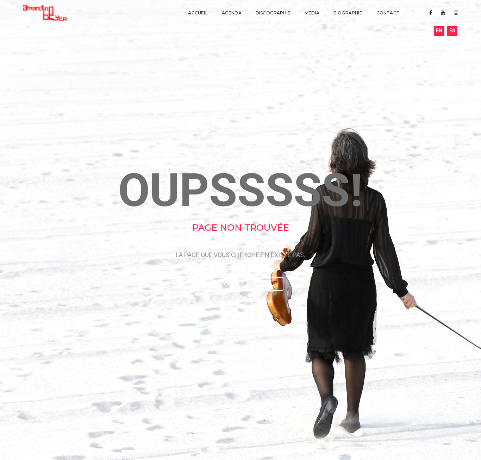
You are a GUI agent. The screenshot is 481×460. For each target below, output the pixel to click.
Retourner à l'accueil (243, 284)
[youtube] (443, 12)
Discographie (273, 12)
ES (452, 30)
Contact (388, 12)
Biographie (347, 12)
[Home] (45, 13)
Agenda (232, 12)
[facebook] (430, 12)
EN (439, 30)
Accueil (197, 12)
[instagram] (454, 12)
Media (312, 12)
